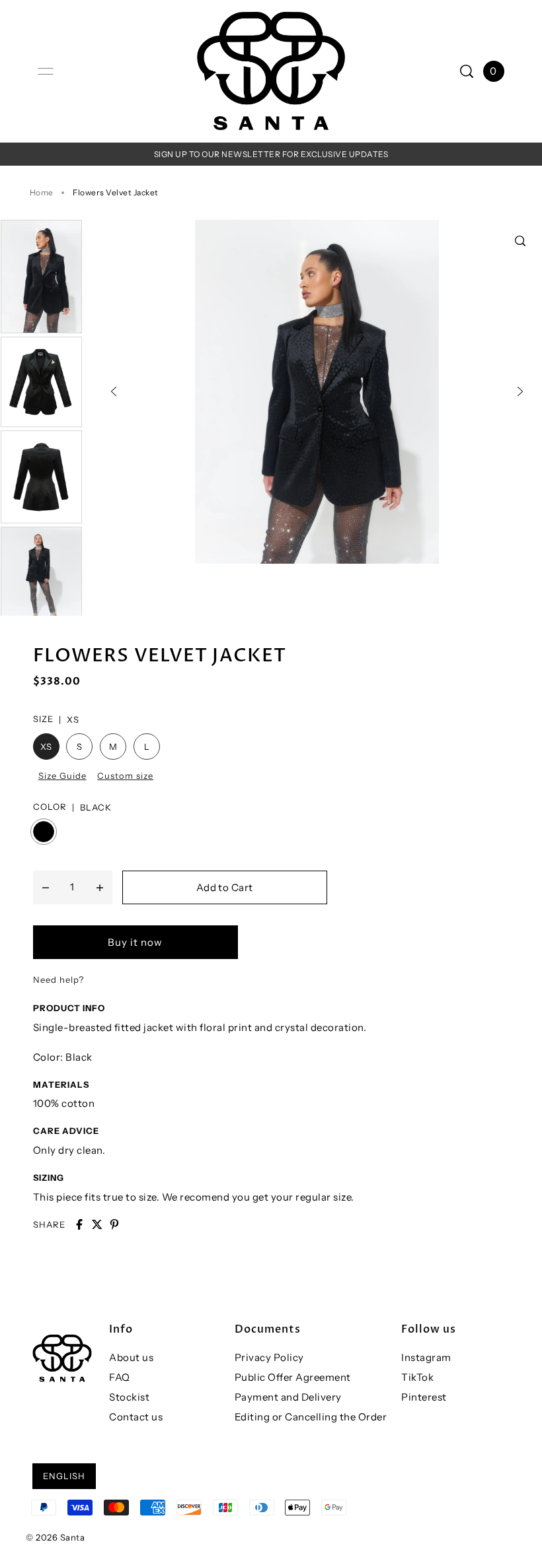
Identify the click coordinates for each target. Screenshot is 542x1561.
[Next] (520, 391)
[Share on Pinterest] (114, 1224)
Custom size (125, 775)
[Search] (467, 71)
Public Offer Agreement (293, 1377)
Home (42, 192)
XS (46, 746)
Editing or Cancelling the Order (311, 1417)
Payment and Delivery (288, 1397)
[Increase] (99, 887)
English (64, 1476)
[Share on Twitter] (97, 1224)
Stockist (129, 1397)
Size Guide (62, 775)
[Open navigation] (46, 71)
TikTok (417, 1377)
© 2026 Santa (55, 1537)
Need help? (58, 979)
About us (131, 1357)
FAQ (119, 1377)
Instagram (426, 1357)
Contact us (136, 1417)
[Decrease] (45, 887)
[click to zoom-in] (520, 240)
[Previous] (113, 391)
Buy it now (135, 942)
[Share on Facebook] (79, 1224)
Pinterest (424, 1397)
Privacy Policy (269, 1357)
